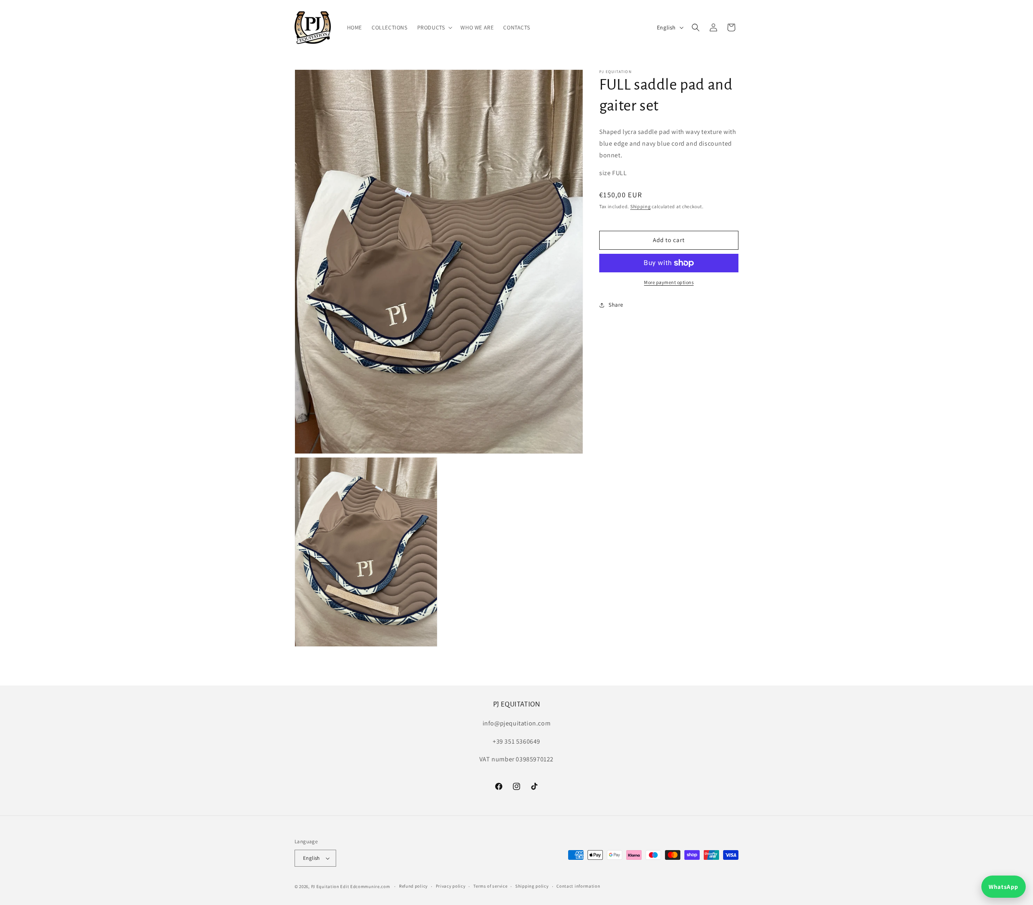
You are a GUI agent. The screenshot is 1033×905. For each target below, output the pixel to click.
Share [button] (616, 304)
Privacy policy (451, 886)
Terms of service (490, 886)
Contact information (578, 886)
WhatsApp (1003, 886)
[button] (434, 27)
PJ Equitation (325, 886)
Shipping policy (532, 886)
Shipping (640, 206)
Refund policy (413, 886)
